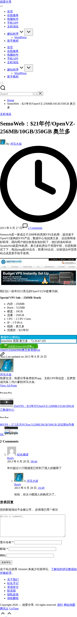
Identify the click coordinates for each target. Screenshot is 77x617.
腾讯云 (4, 608)
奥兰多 (26, 349)
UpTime (14, 608)
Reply (10, 458)
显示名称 (7, 542)
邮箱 (4, 548)
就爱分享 (5, 1)
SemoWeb (16, 349)
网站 (3, 555)
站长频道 (22, 454)
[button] (35, 94)
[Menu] (1, 6)
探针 (60, 604)
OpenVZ (5, 349)
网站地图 (69, 604)
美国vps (35, 349)
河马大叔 (5, 374)
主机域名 (5, 114)
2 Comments (35, 227)
